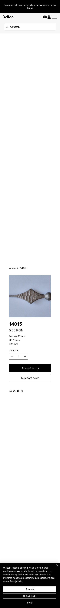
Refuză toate (29, 596)
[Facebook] (14, 391)
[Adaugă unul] (25, 356)
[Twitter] (22, 391)
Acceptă (30, 589)
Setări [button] (30, 602)
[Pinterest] (18, 391)
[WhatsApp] (10, 391)
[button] (49, 17)
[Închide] (55, 567)
